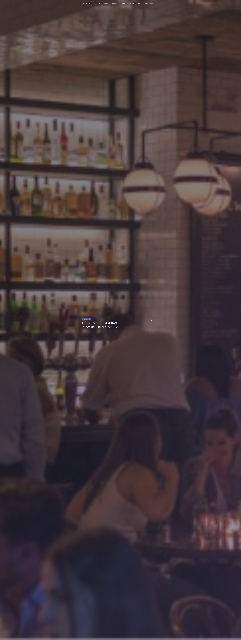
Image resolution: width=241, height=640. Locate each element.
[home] (86, 3)
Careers (139, 3)
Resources (132, 3)
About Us (123, 3)
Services (98, 3)
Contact (146, 3)
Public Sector (114, 3)
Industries (106, 3)
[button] (98, 3)
